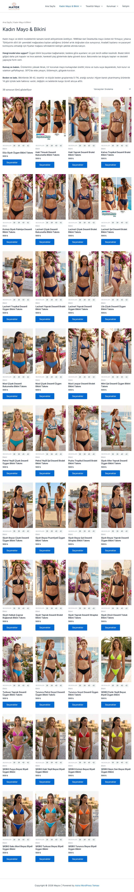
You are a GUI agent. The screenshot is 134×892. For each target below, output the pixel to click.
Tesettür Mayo (93, 6)
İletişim (125, 6)
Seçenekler (12, 162)
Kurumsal (111, 6)
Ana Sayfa (50, 6)
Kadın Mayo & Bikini (69, 6)
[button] (80, 6)
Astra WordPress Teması (87, 885)
